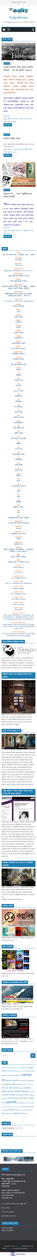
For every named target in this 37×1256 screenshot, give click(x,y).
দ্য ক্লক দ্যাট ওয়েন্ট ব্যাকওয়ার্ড (18, 523)
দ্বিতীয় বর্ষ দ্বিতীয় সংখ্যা (26, 1095)
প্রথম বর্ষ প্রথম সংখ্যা (17, 1107)
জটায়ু (25, 231)
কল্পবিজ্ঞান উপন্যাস (10, 1076)
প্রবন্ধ (23, 1107)
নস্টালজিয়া (18, 459)
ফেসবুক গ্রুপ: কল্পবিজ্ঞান (7, 1231)
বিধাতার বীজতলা (18, 306)
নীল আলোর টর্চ (18, 428)
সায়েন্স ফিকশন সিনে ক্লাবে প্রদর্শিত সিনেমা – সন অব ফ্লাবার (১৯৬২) (18, 69)
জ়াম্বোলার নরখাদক (18, 354)
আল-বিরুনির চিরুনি (18, 343)
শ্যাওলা (18, 327)
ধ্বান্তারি (18, 375)
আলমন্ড (18, 475)
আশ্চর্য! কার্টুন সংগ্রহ (12, 138)
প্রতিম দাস (25, 1103)
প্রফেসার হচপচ (18, 417)
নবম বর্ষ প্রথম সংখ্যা (15, 1098)
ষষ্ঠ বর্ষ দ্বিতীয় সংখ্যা (12, 1110)
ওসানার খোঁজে (18, 333)
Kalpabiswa (18, 17)
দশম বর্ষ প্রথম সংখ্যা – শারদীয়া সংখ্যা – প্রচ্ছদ (18, 254)
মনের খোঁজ (18, 412)
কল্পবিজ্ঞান (4, 1076)
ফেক (18, 491)
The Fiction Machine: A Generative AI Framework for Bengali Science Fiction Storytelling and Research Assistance (18, 617)
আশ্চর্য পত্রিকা (24, 149)
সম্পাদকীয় (11, 1114)
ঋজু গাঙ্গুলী (32, 1071)
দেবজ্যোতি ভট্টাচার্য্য (20, 1091)
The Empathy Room (18, 593)
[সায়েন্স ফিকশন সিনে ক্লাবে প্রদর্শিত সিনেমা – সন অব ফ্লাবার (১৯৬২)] (18, 51)
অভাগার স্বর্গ (18, 380)
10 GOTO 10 (18, 572)
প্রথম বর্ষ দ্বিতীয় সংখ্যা (8, 1107)
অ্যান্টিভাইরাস (18, 422)
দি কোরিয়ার (19, 407)
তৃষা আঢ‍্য (31, 1085)
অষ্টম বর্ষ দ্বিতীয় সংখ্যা (10, 1071)
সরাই (18, 539)
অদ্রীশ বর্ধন (10, 119)
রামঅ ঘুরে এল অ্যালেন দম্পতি (18, 276)
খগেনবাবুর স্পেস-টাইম (18, 438)
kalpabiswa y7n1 (16, 1068)
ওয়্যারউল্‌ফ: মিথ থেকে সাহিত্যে (18, 518)
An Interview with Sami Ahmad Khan (18, 301)
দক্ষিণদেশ (18, 401)
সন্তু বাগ (15, 152)
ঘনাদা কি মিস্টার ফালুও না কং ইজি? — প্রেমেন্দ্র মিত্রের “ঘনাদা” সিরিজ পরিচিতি (18, 287)
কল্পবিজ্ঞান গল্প (18, 1076)
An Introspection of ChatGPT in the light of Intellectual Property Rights (18, 634)
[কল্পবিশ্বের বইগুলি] (18, 910)
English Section (7, 1068)
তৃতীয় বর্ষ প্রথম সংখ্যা (24, 1085)
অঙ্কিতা (23, 1068)
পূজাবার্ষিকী (11, 1103)
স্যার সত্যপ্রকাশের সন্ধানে (18, 281)
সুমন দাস (24, 1114)
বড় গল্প (3, 1110)
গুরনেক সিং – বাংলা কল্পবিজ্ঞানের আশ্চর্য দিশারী (18, 195)
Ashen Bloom (18, 567)
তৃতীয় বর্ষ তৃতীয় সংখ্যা (12, 1084)
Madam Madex (18, 588)
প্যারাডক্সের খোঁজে (19, 454)
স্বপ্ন (18, 512)
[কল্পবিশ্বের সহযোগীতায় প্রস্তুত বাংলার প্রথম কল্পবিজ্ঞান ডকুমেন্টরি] (18, 870)
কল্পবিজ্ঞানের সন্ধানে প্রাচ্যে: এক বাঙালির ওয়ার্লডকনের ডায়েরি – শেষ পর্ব (18, 295)
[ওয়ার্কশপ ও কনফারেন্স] (15, 1020)
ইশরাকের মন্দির (18, 359)
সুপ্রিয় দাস (18, 1113)
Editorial (18, 265)
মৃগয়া (18, 481)
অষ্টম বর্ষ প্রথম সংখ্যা (21, 119)
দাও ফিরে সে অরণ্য (18, 348)
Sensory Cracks (18, 604)
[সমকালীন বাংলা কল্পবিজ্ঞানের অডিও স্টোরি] (17, 987)
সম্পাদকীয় (18, 260)
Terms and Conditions (8, 1212)
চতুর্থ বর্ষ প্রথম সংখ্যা (28, 1081)
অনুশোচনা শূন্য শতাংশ (18, 533)
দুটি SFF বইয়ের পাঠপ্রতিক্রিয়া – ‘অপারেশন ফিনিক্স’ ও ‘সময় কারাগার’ (18, 550)
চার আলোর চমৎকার (18, 486)
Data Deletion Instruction (9, 1216)
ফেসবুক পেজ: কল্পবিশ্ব (7, 1228)
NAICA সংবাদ (18, 391)
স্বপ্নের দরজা (18, 317)
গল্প (6, 1080)
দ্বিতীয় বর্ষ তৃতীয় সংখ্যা (11, 1095)
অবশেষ (18, 369)
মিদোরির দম (18, 544)
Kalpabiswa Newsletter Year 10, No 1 (18, 270)
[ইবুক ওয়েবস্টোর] (16, 951)
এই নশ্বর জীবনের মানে (18, 364)
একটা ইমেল (18, 465)
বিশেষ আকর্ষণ (6, 63)
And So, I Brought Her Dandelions (18, 583)
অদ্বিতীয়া (18, 502)
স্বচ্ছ (18, 496)
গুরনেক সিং (19, 231)
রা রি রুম (18, 449)
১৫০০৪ (18, 528)
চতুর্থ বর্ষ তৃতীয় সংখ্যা (15, 1080)
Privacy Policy (6, 1208)
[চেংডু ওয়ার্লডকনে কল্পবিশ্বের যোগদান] (18, 646)
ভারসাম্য (18, 385)
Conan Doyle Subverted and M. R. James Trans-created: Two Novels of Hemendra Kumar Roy (18, 626)
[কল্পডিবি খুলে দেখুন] (18, 681)
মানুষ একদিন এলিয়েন (18, 557)
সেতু (18, 311)
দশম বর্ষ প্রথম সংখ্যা (9, 1088)
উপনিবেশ (18, 322)
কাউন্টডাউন (18, 396)
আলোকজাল (18, 338)
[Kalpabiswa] (4, 29)
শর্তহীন (18, 443)
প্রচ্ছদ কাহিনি (19, 1103)
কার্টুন (30, 149)
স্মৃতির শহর (18, 470)
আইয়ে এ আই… (18, 507)
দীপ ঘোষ (20, 1088)
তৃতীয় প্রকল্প (19, 433)
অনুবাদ (26, 1068)
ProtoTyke (18, 609)
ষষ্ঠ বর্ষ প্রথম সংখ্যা (23, 1110)
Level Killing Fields (18, 578)
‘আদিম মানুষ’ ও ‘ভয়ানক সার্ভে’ (18, 562)
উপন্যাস (27, 1071)
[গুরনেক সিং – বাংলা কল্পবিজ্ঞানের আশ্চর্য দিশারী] (18, 174)
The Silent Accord (18, 599)
